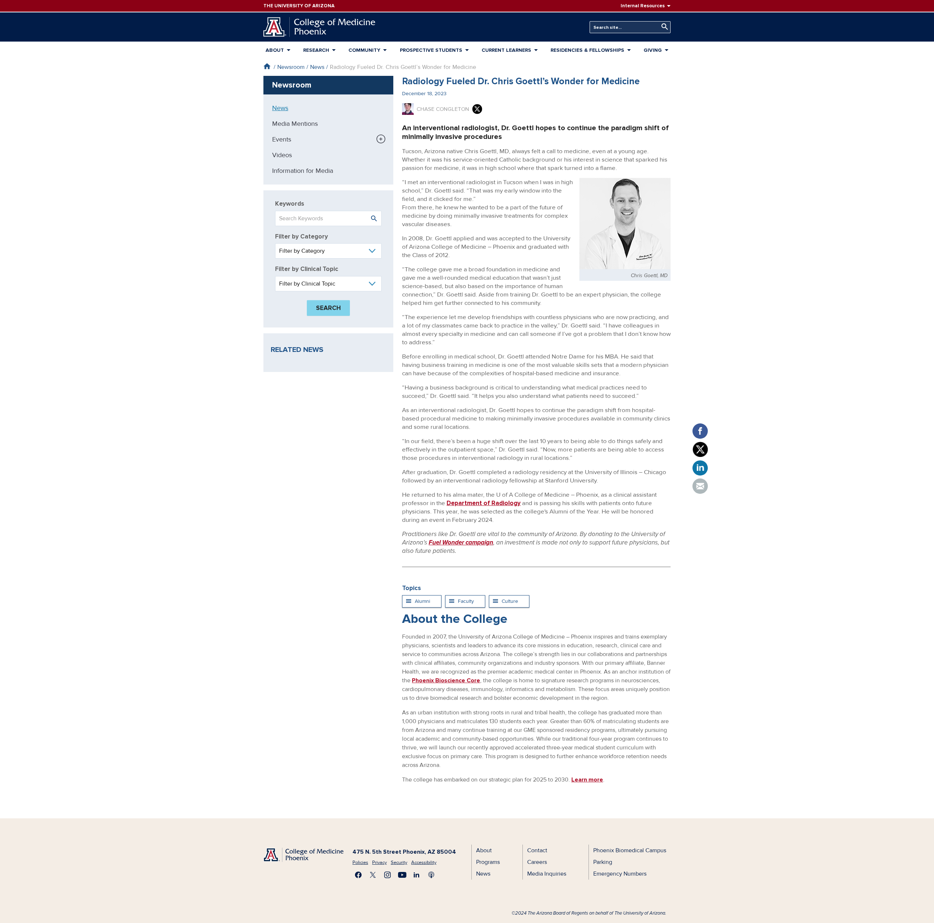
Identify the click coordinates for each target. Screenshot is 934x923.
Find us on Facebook (358, 875)
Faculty (466, 601)
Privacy (379, 862)
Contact (537, 850)
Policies (360, 862)
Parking (602, 862)
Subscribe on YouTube (402, 875)
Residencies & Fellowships (587, 50)
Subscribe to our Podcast (431, 875)
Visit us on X (373, 875)
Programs (488, 862)
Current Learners (506, 50)
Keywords (289, 204)
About (275, 50)
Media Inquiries (546, 873)
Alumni (422, 601)
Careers (537, 862)
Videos (282, 155)
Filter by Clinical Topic (306, 269)
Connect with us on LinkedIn (416, 875)
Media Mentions (295, 124)
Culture (510, 601)
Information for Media (302, 171)
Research (316, 50)
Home (266, 66)
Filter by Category (301, 236)
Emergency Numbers (620, 873)
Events (281, 139)
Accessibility (423, 862)
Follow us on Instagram (387, 875)
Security (399, 862)
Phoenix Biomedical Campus (629, 850)
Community (364, 50)
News (317, 67)
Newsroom (291, 67)
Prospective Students (431, 50)
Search (663, 27)
